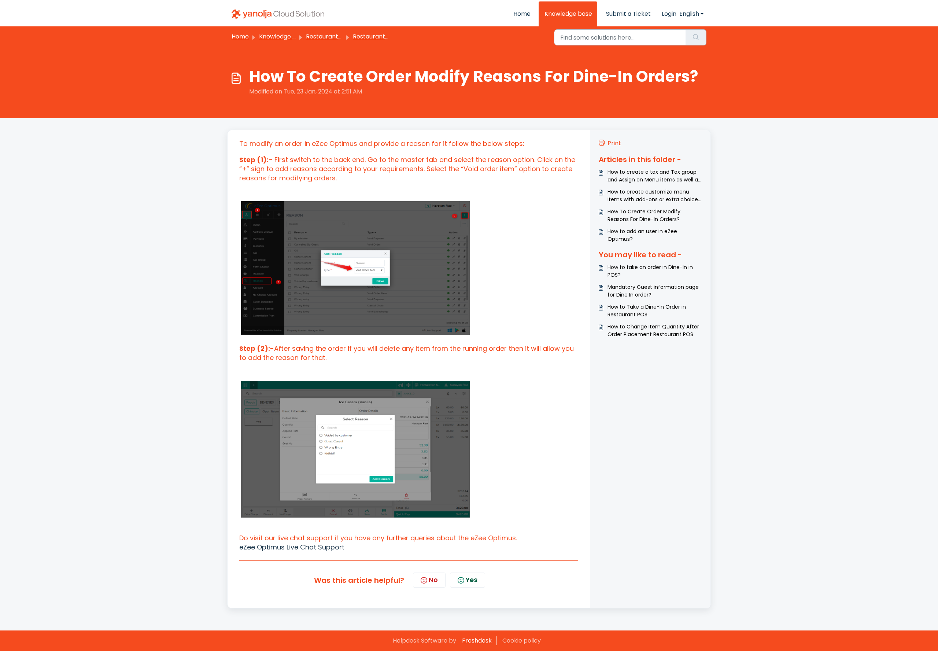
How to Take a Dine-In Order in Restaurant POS (647, 310)
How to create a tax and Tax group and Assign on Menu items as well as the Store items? (654, 176)
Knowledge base (568, 14)
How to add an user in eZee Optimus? (642, 235)
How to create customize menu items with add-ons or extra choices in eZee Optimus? (654, 195)
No (433, 579)
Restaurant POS (328, 36)
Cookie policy (521, 640)
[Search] (696, 37)
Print (614, 143)
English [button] (689, 14)
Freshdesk (477, 640)
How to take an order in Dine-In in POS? (650, 271)
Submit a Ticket (628, 14)
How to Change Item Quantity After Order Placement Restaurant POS (653, 330)
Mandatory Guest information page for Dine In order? (653, 290)
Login (669, 14)
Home (522, 14)
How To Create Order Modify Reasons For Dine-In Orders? (644, 215)
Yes (471, 579)
